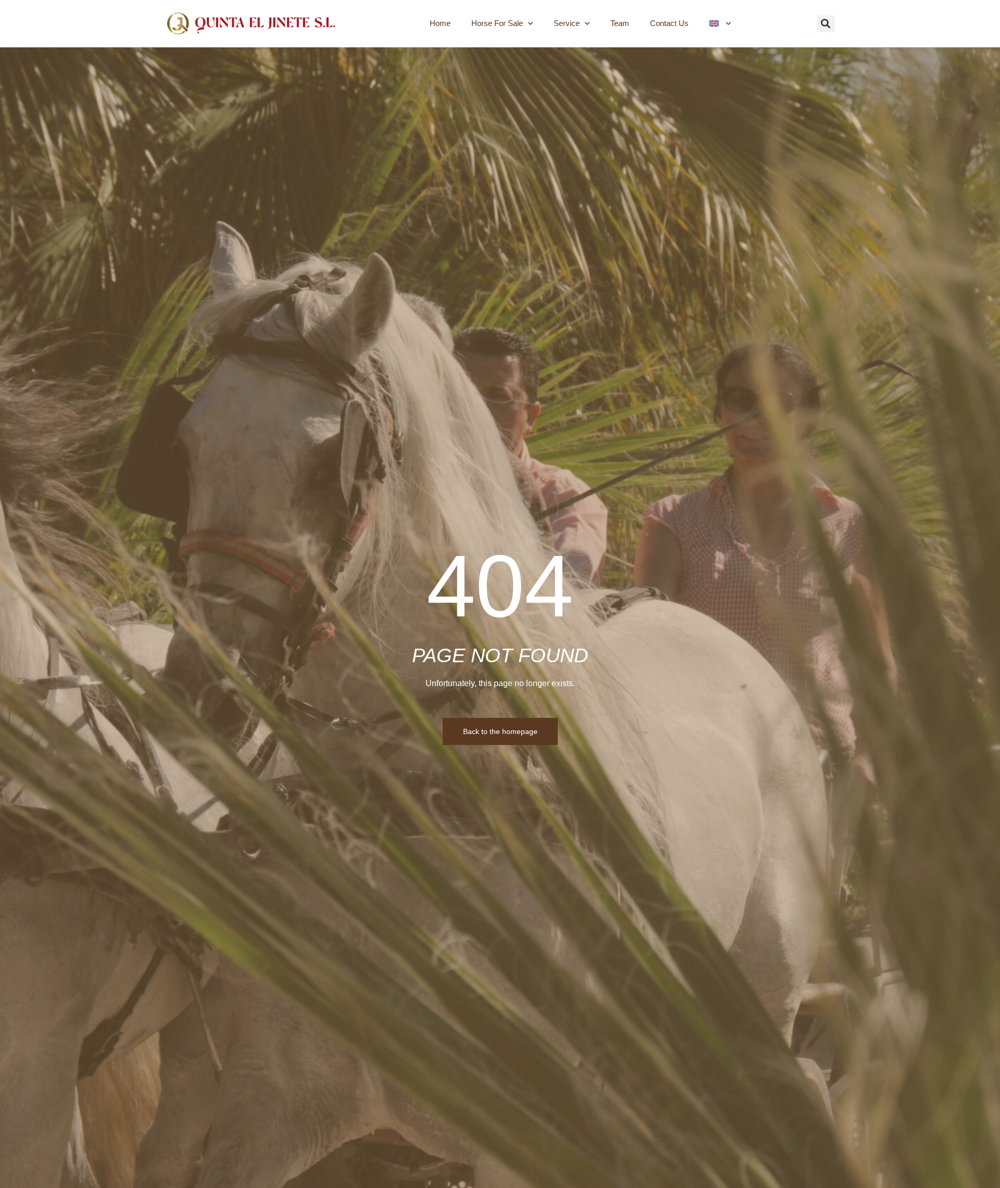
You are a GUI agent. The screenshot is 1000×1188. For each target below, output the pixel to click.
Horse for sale (497, 23)
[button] (825, 23)
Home (440, 23)
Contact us (669, 23)
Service (567, 23)
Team (619, 23)
